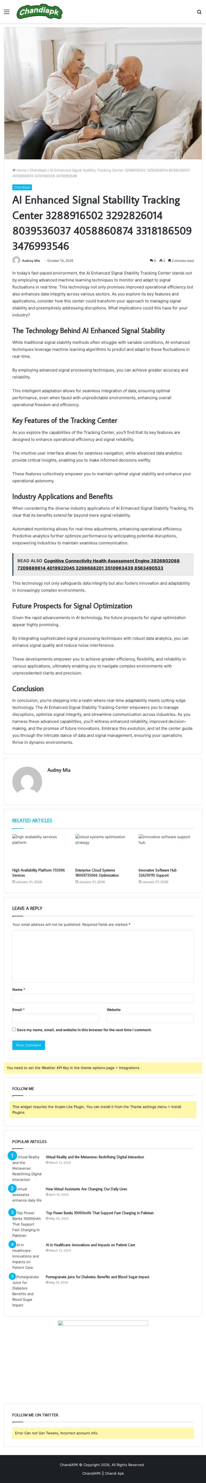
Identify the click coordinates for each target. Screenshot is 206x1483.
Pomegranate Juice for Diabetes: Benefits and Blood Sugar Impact (97, 1276)
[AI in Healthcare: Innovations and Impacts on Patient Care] (27, 1256)
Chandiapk (38, 170)
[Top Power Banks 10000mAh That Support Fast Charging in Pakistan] (27, 1224)
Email (18, 1009)
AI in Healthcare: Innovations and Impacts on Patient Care (90, 1244)
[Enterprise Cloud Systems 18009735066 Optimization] (102, 849)
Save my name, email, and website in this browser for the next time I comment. (84, 1030)
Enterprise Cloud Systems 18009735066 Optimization (97, 873)
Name (18, 989)
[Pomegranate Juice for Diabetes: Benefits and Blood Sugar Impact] (27, 1291)
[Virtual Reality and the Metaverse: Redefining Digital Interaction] (27, 1168)
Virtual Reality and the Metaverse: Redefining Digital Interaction (95, 1157)
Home (21, 170)
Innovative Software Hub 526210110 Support (158, 873)
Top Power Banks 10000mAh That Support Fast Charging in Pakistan (100, 1212)
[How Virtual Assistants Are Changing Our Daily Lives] (27, 1196)
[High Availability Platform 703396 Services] (39, 849)
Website (114, 1009)
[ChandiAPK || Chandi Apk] (39, 11)
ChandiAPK (69, 1465)
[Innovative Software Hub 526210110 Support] (166, 849)
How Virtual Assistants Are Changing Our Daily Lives (86, 1189)
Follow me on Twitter (35, 1414)
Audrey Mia (31, 261)
